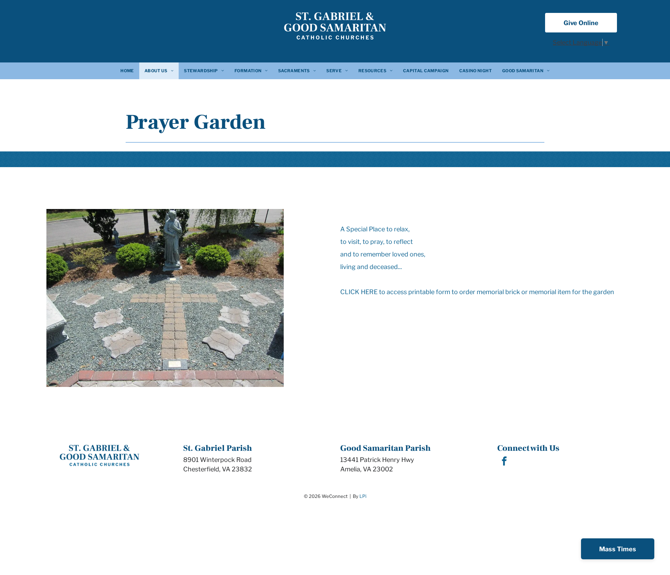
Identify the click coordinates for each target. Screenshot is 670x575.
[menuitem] (127, 70)
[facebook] (504, 462)
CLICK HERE (359, 292)
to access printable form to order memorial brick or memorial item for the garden (496, 292)
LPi (362, 496)
